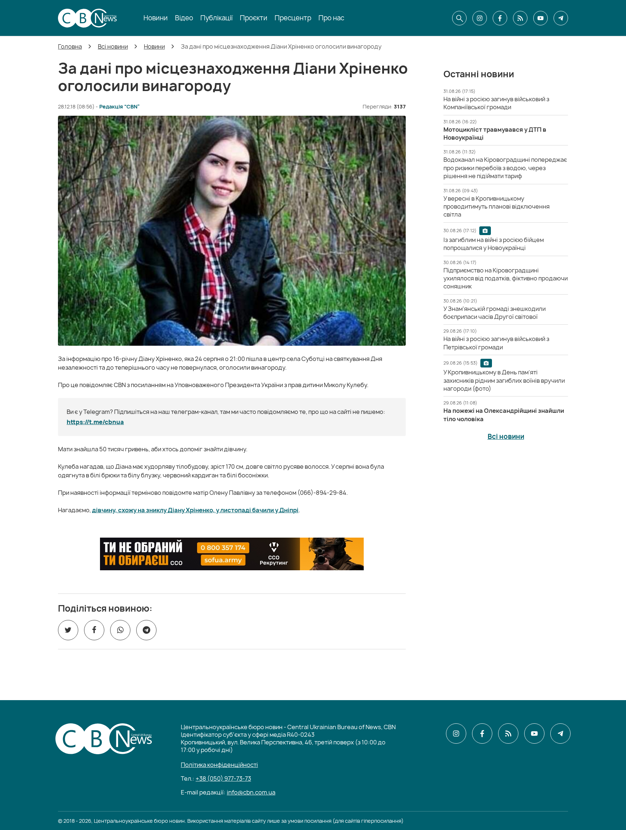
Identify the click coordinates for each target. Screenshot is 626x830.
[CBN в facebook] (500, 18)
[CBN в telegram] (561, 18)
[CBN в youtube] (540, 18)
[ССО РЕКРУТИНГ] (232, 554)
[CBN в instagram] (479, 18)
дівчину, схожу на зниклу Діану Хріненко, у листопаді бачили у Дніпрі (195, 510)
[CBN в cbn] (520, 18)
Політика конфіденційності (219, 765)
